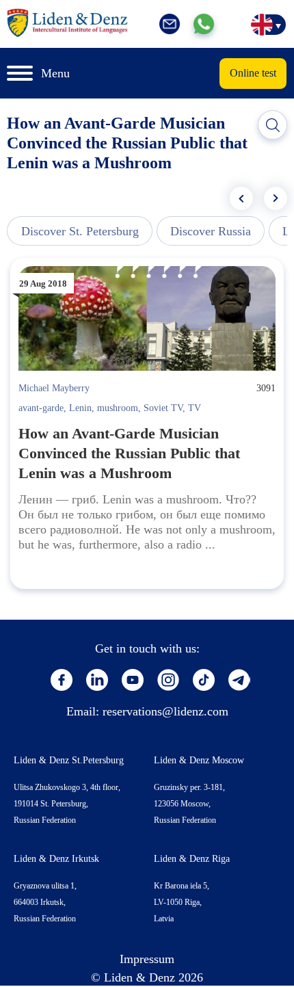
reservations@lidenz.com (165, 711)
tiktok (204, 680)
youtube (133, 680)
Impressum (147, 959)
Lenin (80, 408)
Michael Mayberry (54, 388)
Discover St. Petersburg (80, 231)
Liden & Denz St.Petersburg (69, 760)
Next (275, 198)
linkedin (97, 680)
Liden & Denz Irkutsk (56, 859)
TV (194, 408)
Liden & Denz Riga (192, 859)
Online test (253, 73)
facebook (61, 680)
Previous (241, 198)
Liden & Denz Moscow (199, 760)
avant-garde (41, 408)
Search (272, 125)
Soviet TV (163, 408)
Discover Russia (210, 231)
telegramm (239, 680)
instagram (168, 680)
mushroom (117, 408)
